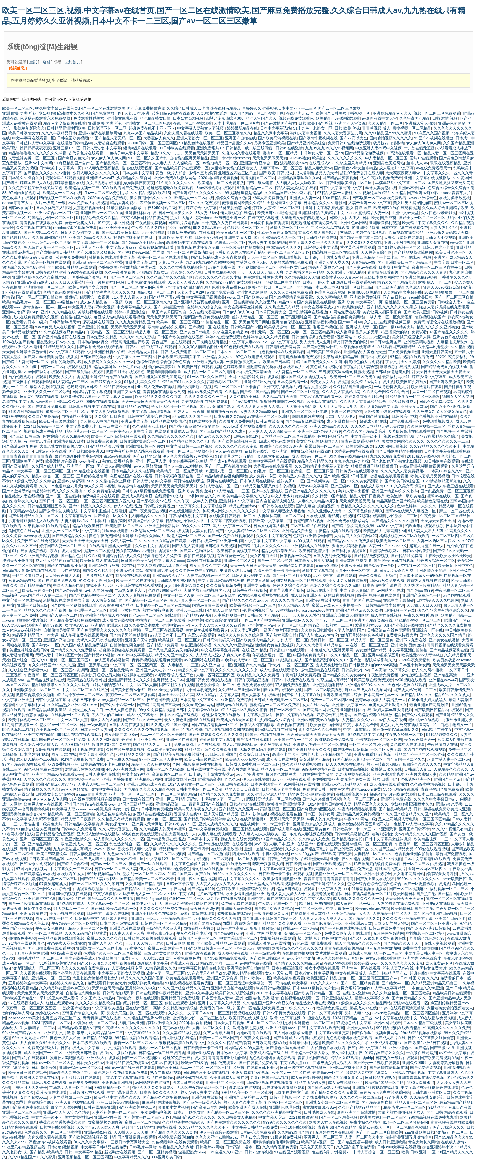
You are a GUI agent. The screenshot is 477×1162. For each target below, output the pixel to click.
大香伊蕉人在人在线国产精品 (240, 252)
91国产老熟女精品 (205, 923)
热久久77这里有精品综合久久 (442, 610)
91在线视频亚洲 (203, 421)
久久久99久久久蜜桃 (364, 242)
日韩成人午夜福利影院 (176, 580)
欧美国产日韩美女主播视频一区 (343, 113)
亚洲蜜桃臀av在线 (140, 212)
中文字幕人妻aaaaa (69, 809)
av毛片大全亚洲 (90, 247)
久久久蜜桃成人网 (332, 297)
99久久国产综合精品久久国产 (406, 814)
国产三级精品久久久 (69, 536)
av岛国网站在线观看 (201, 660)
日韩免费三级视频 (101, 441)
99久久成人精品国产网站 (167, 724)
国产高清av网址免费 (19, 446)
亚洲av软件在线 (254, 814)
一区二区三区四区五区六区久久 (107, 501)
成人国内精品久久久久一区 (358, 943)
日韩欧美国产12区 (246, 327)
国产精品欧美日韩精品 (121, 232)
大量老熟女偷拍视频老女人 (234, 168)
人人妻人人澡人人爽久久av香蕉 (218, 625)
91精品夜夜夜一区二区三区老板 (412, 396)
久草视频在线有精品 (406, 232)
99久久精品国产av (209, 227)
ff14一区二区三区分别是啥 (106, 193)
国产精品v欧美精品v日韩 (142, 242)
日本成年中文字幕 (137, 173)
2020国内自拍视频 (391, 446)
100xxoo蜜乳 (179, 227)
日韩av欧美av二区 (180, 824)
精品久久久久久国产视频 (45, 610)
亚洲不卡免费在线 (411, 640)
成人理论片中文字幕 (396, 168)
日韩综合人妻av (451, 302)
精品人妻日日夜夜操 (366, 496)
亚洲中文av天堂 (405, 212)
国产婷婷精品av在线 (37, 874)
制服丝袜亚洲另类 (457, 719)
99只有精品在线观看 (400, 789)
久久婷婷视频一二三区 (426, 426)
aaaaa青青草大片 (456, 193)
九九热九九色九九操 (351, 461)
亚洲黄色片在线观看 (450, 337)
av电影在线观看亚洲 (159, 550)
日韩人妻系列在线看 (102, 774)
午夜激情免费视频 (150, 222)
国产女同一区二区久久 (405, 759)
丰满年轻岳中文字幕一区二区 (400, 183)
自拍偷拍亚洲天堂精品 (188, 158)
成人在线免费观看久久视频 (35, 317)
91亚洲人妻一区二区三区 (226, 471)
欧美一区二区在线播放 (135, 580)
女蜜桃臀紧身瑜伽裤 (325, 893)
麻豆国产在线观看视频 (282, 690)
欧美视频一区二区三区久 (179, 640)
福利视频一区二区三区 (449, 888)
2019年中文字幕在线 (135, 655)
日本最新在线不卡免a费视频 (105, 764)
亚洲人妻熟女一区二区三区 (199, 138)
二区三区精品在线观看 (330, 227)
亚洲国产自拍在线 (240, 138)
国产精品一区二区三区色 (146, 600)
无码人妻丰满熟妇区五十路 (58, 655)
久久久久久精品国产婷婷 (165, 540)
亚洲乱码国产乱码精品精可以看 (193, 287)
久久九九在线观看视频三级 (388, 322)
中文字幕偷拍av (356, 729)
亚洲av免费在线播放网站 (99, 133)
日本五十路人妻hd (318, 282)
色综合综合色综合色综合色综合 (163, 362)
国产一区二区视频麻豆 (408, 888)
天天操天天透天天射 (128, 327)
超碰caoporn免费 (366, 789)
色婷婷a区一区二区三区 (247, 227)
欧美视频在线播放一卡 (230, 864)
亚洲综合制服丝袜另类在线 (111, 565)
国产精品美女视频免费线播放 (75, 620)
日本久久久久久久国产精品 (442, 635)
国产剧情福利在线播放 (307, 312)
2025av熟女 (299, 158)
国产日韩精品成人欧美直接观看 (218, 257)
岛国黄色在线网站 (23, 531)
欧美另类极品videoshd (452, 660)
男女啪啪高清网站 (408, 874)
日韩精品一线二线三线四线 (249, 148)
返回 (46, 62)
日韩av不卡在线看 (51, 451)
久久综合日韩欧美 (316, 630)
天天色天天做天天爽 (269, 158)
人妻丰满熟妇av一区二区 (208, 575)
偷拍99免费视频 (22, 938)
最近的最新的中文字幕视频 (78, 456)
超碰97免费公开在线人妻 (361, 173)
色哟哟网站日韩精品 (84, 386)
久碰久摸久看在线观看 (183, 133)
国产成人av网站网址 (114, 466)
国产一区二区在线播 (62, 496)
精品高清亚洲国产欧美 (130, 342)
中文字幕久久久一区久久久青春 (316, 242)
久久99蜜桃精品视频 (428, 784)
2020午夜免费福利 (451, 357)
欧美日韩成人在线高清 (99, 560)
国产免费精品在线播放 (316, 302)
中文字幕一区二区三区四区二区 (44, 471)
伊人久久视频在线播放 (345, 764)
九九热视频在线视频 (353, 774)
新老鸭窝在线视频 (308, 521)
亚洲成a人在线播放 (438, 903)
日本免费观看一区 (292, 381)
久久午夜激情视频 (119, 272)
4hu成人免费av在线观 (156, 386)
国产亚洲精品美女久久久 (309, 749)
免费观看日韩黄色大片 (262, 277)
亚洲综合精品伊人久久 (392, 113)
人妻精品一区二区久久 (373, 854)
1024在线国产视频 (18, 342)
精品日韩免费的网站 (350, 342)
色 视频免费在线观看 (255, 685)
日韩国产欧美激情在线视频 (180, 337)
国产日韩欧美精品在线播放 (398, 451)
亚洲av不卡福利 (412, 188)
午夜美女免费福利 (50, 928)
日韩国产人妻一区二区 (58, 615)
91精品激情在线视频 (196, 143)
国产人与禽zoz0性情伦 (183, 466)
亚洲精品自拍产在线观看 (111, 376)
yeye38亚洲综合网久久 (184, 585)
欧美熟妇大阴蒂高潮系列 (384, 531)
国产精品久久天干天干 (142, 719)
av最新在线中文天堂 (379, 118)
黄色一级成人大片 (80, 222)
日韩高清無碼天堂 (64, 322)
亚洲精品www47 (100, 178)
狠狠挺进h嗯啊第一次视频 (87, 297)
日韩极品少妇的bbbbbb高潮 (373, 665)
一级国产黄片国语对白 (167, 312)
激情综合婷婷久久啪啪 (167, 327)
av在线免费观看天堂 (433, 168)
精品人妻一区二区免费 (280, 769)
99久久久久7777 (196, 526)
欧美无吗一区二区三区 (395, 540)
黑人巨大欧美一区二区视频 (174, 406)
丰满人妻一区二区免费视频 (389, 317)
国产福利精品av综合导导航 (141, 252)
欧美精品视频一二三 (82, 188)
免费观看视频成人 (437, 421)
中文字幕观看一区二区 (238, 938)
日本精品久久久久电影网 (325, 202)
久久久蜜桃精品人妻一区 (368, 212)
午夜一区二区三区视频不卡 (189, 451)
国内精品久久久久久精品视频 (149, 789)
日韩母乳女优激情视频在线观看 (29, 570)
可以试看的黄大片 (390, 869)
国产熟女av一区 (45, 645)
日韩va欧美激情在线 (351, 834)
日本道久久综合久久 (25, 178)
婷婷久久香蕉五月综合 (363, 396)
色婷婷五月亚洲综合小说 (142, 739)
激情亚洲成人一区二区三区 (84, 844)
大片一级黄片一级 (50, 202)
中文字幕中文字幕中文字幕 (268, 540)
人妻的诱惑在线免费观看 (291, 262)
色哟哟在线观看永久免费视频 (45, 118)
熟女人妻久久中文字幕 (208, 565)
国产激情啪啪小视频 (194, 386)
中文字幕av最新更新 (276, 869)
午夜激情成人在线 (442, 744)
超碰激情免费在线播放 (221, 714)
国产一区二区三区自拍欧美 (39, 297)
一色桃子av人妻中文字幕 (126, 153)
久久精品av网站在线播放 (372, 381)
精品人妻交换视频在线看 (64, 123)
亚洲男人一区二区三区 (60, 531)
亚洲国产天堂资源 (350, 123)
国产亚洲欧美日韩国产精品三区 (405, 262)
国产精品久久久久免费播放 (350, 540)
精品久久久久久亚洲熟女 (438, 327)
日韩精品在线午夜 (436, 729)
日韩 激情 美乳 (304, 337)
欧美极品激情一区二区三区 (287, 327)
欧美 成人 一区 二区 (435, 282)
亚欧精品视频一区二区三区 (418, 620)
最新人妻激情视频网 (47, 386)
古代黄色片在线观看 (85, 153)
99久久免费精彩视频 (102, 491)
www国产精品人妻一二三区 (43, 595)
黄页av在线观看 (374, 357)
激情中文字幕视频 (317, 570)
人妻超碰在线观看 (109, 143)
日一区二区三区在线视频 (423, 864)
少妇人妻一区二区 (126, 540)
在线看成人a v (321, 163)
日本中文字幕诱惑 (275, 128)
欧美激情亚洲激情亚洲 (286, 804)
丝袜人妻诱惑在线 (380, 188)
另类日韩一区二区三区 (329, 640)
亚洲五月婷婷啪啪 (117, 779)
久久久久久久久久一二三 (206, 396)
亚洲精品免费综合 (236, 700)
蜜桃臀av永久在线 (386, 769)
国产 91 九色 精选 (187, 729)
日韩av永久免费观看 (204, 391)
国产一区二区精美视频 (291, 575)
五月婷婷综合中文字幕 (197, 207)
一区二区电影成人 (27, 575)
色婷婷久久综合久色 (204, 307)
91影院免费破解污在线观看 (190, 232)
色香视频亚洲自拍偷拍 (438, 416)
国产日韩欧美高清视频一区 (114, 908)
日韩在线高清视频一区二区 (214, 724)
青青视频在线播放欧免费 (41, 222)
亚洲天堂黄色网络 (124, 610)
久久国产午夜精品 (43, 416)
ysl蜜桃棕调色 (287, 610)
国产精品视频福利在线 (449, 650)
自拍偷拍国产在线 (76, 317)
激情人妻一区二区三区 (289, 227)
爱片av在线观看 (423, 158)
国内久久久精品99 (98, 570)
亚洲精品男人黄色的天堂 (364, 352)
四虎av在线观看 (117, 456)
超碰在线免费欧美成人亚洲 (446, 809)
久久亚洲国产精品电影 (39, 555)
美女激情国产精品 (371, 650)
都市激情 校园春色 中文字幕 (321, 938)
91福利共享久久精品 (142, 381)
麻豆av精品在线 (22, 580)
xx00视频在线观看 (309, 540)
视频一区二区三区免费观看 (437, 113)
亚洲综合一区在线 (427, 630)
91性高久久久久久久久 (175, 183)
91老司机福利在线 (18, 834)
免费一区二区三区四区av (331, 700)
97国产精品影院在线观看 (23, 764)
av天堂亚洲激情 (249, 774)
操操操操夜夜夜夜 (35, 148)
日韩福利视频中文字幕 (187, 516)
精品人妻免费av (318, 168)
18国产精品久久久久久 (448, 332)
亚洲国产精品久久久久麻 (90, 237)
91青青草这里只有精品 (234, 456)
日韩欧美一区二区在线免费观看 (379, 198)
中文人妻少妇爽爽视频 (110, 411)
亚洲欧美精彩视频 (420, 277)
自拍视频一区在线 (399, 610)
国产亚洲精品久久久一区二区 (279, 237)
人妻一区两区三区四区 (436, 540)
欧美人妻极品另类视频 (429, 476)
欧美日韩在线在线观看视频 (396, 207)
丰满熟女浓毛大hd (251, 262)
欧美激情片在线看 (426, 386)
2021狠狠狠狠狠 (438, 292)
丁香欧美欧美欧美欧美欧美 (448, 555)
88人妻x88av (206, 212)
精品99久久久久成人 (452, 695)
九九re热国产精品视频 (142, 133)
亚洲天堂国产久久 (261, 118)
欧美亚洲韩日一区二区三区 (271, 287)
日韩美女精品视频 (219, 272)
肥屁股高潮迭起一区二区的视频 (273, 799)
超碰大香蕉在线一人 (426, 545)
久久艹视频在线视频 (103, 183)
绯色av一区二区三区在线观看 (154, 615)
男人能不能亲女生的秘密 (420, 575)
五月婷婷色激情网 (91, 476)
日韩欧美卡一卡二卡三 (352, 829)
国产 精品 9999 (419, 590)
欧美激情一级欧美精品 (405, 496)
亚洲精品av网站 (148, 779)
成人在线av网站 (315, 705)
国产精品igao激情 (99, 655)
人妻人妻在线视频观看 (217, 834)
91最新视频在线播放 (124, 207)
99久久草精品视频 (18, 729)
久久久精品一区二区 (385, 123)
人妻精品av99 (363, 262)
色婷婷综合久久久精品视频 (266, 337)
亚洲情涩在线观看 (214, 844)
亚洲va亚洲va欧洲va (35, 282)
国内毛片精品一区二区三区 (39, 958)
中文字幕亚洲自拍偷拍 (408, 650)
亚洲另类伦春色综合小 (21, 814)
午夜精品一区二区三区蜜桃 (109, 332)
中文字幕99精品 (136, 774)
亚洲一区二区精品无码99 (319, 431)
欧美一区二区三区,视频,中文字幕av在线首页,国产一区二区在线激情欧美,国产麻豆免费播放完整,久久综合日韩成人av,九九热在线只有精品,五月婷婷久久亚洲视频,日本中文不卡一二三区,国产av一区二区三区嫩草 (181, 108)
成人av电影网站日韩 (240, 744)
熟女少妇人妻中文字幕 (137, 849)
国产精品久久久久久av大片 (245, 600)
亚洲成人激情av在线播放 (98, 834)
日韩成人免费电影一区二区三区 (188, 352)
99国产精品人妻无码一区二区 (115, 138)
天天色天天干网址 (254, 322)
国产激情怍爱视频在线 (318, 138)
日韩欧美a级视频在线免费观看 (149, 491)
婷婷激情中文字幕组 (429, 376)
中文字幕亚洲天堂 (17, 700)
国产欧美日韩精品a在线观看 (71, 267)
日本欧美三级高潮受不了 (179, 357)
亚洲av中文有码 (38, 163)
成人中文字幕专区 (142, 714)
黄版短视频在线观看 (157, 247)
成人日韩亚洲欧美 (306, 595)
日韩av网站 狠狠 (416, 550)
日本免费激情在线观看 (146, 282)
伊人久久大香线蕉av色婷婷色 (187, 456)
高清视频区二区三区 (257, 178)
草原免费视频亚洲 (403, 352)
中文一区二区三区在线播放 (85, 690)
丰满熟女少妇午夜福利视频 (363, 232)
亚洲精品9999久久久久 (365, 685)
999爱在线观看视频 (85, 272)
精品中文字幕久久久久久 (239, 878)
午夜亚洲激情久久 (76, 839)
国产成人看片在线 (285, 829)
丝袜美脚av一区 (290, 481)
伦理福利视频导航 (257, 610)
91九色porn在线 (117, 854)
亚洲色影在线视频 (199, 953)
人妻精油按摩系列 (212, 113)
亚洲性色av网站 (353, 222)
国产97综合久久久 (106, 381)
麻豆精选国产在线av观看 (131, 476)
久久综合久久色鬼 (186, 272)
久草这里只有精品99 (353, 163)
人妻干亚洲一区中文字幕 (369, 202)
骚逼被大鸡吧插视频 (349, 545)
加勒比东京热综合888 (224, 118)
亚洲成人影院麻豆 (136, 496)
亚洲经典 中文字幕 (40, 898)
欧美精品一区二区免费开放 (221, 183)
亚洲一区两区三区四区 (39, 839)
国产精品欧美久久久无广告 (192, 441)
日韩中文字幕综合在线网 (149, 416)
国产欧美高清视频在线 (277, 138)
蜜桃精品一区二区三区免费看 (410, 302)
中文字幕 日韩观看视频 (151, 411)
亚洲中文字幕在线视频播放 (427, 178)
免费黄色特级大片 (401, 635)
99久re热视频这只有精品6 (61, 332)
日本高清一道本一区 (381, 695)
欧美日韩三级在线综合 (58, 421)
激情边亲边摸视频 (416, 675)
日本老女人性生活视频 (314, 560)
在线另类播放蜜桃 (454, 198)
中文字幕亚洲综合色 (96, 754)
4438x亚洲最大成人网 (125, 769)
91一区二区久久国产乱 (147, 158)
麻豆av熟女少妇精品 (165, 690)
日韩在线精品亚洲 (50, 272)
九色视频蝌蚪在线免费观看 (281, 352)
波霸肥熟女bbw (293, 163)
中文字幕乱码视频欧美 (205, 297)
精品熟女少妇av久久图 (55, 342)
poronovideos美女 (317, 610)
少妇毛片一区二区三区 (269, 471)
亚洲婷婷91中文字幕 (236, 501)
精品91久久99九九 (166, 153)
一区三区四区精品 (434, 819)
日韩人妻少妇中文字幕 (102, 148)
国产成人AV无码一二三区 (415, 690)
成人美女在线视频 (386, 615)
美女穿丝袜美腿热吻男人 (317, 441)
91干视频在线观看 (88, 749)
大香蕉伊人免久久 (158, 138)
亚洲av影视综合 (377, 874)
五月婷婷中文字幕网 (316, 774)
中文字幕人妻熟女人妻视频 (201, 128)
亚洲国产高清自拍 (58, 640)
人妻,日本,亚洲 (137, 113)
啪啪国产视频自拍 (328, 327)
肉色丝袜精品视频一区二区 (92, 595)
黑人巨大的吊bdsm (272, 456)
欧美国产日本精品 (278, 362)
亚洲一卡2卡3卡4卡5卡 (230, 158)
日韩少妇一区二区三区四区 (290, 665)
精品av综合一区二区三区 (52, 476)
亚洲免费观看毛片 (388, 774)
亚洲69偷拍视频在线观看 (69, 893)
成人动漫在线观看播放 (279, 670)
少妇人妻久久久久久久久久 (96, 173)
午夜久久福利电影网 (421, 615)
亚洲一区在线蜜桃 (237, 302)
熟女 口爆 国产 (358, 207)
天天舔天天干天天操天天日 (85, 540)
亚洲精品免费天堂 (297, 531)
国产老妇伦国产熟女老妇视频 (396, 461)
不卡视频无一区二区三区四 (379, 739)
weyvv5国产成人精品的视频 (90, 859)
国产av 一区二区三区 (334, 620)
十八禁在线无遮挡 (419, 148)
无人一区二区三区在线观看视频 (275, 257)
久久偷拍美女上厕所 (149, 426)
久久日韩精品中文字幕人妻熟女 (322, 466)
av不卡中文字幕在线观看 (334, 575)
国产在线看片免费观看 (47, 406)
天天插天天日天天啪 (423, 605)
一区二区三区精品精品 (176, 794)
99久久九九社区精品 (372, 337)
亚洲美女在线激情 (444, 640)
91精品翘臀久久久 (59, 347)
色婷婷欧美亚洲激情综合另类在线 (127, 267)
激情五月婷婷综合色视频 (362, 635)
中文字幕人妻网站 (258, 714)
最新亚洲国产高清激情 (429, 705)
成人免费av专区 (262, 476)
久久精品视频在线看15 (150, 193)
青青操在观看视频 (382, 272)
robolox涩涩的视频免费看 (75, 227)
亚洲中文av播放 (257, 585)
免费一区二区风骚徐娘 (165, 769)
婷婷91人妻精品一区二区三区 (277, 207)
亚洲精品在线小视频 (322, 600)
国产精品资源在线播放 (304, 421)
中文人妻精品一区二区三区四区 (252, 531)
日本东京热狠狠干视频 (321, 799)
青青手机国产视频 (35, 849)
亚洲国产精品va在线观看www (57, 774)
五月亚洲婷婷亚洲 (32, 953)
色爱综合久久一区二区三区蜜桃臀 (112, 953)
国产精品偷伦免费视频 (364, 153)
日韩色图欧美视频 (72, 138)
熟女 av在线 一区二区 (54, 918)
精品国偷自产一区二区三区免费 (58, 739)
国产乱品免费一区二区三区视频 (447, 491)
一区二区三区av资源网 (216, 595)
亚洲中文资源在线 (267, 491)
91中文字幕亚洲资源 (115, 222)
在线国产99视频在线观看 (318, 844)
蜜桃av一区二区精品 (280, 153)
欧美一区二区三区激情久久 (228, 133)
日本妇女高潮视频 (188, 118)
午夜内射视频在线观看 (357, 809)
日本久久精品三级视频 (180, 714)
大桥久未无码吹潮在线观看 (387, 411)
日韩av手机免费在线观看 (293, 680)
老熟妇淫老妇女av (153, 272)
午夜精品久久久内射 (148, 227)
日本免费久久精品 (101, 337)
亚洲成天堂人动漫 (420, 123)
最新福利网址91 (396, 376)
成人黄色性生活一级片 (355, 903)
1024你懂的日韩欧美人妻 (329, 804)
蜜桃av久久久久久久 (104, 938)
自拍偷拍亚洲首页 (76, 416)
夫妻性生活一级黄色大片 (41, 824)
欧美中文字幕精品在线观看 (272, 461)
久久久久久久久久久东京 (236, 446)
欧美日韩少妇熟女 (411, 381)
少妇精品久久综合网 (133, 178)
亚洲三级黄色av (316, 829)
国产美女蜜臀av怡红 (320, 347)
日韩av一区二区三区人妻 (115, 869)
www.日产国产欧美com (247, 297)
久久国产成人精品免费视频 (84, 645)
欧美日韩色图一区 (450, 252)
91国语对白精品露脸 (26, 411)
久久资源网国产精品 (49, 237)
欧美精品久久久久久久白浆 (158, 396)
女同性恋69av (77, 625)
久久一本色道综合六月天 (60, 486)
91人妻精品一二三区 (70, 381)
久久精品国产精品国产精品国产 (252, 391)
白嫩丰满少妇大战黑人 (427, 700)
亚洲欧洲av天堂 (358, 923)
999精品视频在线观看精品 (79, 734)
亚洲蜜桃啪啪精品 (327, 685)
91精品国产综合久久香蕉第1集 (210, 749)
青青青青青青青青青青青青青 (27, 456)
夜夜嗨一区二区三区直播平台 (437, 267)
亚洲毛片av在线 (132, 367)
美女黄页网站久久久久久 (151, 198)
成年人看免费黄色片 (269, 198)
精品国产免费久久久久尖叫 (319, 362)
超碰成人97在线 (373, 421)
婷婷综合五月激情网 (334, 714)
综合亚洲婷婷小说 (196, 645)
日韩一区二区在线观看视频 (63, 367)
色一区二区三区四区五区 (288, 252)
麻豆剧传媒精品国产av (80, 396)
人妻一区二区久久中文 (388, 545)
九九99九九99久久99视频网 (329, 148)
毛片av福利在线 (244, 401)
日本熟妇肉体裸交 (93, 342)
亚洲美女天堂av (414, 406)
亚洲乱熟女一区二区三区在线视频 (160, 531)
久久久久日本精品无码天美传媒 (378, 426)
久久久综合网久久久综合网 (169, 277)
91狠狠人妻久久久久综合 (33, 481)
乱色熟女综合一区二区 (436, 560)
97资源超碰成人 (351, 307)
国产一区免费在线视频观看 (231, 536)
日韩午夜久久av (37, 908)
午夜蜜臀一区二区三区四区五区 (51, 675)
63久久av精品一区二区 (346, 655)
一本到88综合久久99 (445, 471)
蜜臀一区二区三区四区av (67, 411)
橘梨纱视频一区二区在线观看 (404, 536)
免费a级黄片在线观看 (100, 496)
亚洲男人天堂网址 (147, 824)
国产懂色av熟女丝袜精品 (355, 168)
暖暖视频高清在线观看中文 (411, 431)
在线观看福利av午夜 (249, 844)
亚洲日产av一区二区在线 (101, 212)
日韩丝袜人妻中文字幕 (35, 143)
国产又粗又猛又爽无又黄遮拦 (160, 376)
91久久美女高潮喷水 (365, 481)
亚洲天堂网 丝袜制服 (353, 560)
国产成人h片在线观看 (228, 461)
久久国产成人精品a (48, 466)
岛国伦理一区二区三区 (87, 610)
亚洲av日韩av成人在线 (146, 784)
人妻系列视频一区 (229, 615)
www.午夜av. (89, 461)
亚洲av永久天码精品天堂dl (448, 232)
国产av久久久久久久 (213, 436)
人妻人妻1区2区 (444, 227)
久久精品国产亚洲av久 (352, 386)
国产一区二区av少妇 (274, 560)
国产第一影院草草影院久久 (373, 660)
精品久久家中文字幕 (270, 133)
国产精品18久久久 (416, 695)
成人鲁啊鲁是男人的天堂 (316, 173)
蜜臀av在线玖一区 (443, 496)
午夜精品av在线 (23, 511)
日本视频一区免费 (295, 555)
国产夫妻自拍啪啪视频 (315, 506)
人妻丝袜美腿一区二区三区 (32, 158)
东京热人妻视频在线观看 (428, 580)
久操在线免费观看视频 (125, 749)
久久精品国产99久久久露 (53, 665)
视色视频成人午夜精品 (43, 431)
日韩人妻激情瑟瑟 (85, 854)
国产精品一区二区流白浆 (208, 854)
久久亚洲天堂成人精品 (346, 272)
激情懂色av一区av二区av (44, 307)
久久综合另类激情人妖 (39, 744)
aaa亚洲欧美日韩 (114, 227)
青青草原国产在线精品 (361, 600)
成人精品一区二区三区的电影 (209, 371)
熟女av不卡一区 (130, 859)
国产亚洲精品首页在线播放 (196, 302)
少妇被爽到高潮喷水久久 (412, 804)
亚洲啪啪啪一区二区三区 (45, 287)
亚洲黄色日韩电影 (195, 332)
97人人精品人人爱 (293, 605)
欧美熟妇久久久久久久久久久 (337, 158)
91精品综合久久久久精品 (97, 217)
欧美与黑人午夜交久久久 (300, 476)
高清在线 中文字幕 (18, 401)
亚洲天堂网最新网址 (162, 526)
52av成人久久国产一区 (192, 416)
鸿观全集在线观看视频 (64, 178)
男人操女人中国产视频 (99, 421)
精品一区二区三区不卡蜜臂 (237, 386)
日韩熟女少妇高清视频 (54, 794)
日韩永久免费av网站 (437, 401)
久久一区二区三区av (360, 799)
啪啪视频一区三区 (83, 779)
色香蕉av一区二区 (230, 242)
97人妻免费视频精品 (101, 168)
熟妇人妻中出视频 (305, 133)
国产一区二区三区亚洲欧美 (434, 923)
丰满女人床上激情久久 (388, 705)
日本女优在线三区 (137, 799)
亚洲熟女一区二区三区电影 (147, 123)
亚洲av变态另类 (449, 804)
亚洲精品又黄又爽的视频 (357, 814)
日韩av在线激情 (289, 148)
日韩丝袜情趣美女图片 (394, 371)
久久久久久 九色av (287, 600)
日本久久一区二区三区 (236, 352)
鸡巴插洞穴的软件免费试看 (404, 332)
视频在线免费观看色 (296, 118)
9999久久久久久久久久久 (234, 874)
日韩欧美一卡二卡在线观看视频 (286, 874)
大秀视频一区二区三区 (416, 565)
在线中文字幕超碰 (263, 217)
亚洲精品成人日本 (143, 352)
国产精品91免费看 (406, 555)
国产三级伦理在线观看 (84, 371)
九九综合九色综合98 (427, 938)
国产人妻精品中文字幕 (379, 406)
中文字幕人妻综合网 (357, 590)
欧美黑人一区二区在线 (62, 193)
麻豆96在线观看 (201, 635)
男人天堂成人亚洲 (315, 342)
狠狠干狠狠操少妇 (267, 864)
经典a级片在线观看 (140, 148)
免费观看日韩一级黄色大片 (326, 789)
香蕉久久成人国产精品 (318, 232)
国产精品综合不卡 (72, 864)
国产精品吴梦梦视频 (339, 178)
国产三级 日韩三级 (24, 436)
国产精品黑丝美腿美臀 (128, 635)
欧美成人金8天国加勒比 (236, 719)
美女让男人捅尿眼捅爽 (412, 202)
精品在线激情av (242, 506)
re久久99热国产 (305, 854)
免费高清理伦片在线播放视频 (439, 322)
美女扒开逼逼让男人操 (411, 337)
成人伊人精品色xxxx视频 (101, 302)
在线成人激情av (374, 486)
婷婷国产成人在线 (35, 183)
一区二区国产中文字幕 (260, 620)
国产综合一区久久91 (111, 516)
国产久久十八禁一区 (117, 705)
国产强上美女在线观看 (375, 878)
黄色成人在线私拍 (325, 367)
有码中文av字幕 (37, 441)
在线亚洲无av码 (299, 113)
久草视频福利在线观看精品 (47, 526)
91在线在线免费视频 (29, 550)
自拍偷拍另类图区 (59, 630)
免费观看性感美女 (88, 118)
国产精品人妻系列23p (99, 878)
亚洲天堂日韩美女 (436, 352)
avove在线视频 (37, 536)
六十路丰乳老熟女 (433, 347)
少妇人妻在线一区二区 (219, 486)
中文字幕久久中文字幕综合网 (201, 506)
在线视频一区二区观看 (70, 714)
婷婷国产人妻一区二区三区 (63, 545)
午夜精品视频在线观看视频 (338, 531)
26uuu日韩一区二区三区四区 (152, 143)
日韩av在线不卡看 (438, 247)
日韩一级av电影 (260, 183)
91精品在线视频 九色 (168, 421)
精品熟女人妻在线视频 (23, 496)
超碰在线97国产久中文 (111, 744)
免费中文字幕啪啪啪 (419, 948)
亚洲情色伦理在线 (287, 322)
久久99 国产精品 (75, 744)
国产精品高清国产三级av (158, 705)
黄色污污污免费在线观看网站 (405, 724)
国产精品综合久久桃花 (273, 908)
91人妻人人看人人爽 (185, 282)
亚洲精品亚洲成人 (106, 625)
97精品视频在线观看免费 (411, 357)
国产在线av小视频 (416, 257)
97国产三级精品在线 (135, 804)
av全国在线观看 (456, 595)
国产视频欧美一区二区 (257, 267)
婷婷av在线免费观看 (223, 337)
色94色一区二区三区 (164, 819)
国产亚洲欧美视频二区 (349, 849)
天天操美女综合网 (376, 252)
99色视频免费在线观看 (243, 347)
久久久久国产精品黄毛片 (364, 431)
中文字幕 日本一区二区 (454, 262)
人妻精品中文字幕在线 (402, 292)
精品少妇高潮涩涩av (278, 550)
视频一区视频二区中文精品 (277, 282)
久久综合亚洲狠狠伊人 (27, 670)
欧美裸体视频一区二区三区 (252, 605)
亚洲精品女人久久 (218, 357)
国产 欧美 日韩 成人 (276, 173)
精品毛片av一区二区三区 (33, 302)
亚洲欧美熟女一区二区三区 (36, 690)
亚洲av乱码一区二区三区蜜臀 (97, 262)
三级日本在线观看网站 (31, 381)
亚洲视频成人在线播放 (310, 545)
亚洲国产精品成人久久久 (129, 680)
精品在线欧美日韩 (119, 386)
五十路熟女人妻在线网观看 (225, 222)
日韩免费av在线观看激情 (357, 471)
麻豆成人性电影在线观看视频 (119, 317)
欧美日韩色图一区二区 (235, 232)
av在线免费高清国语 (253, 371)
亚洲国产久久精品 (249, 665)
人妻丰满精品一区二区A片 (236, 123)
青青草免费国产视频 (286, 590)
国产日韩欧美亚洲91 (86, 451)
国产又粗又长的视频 (176, 685)
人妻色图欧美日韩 (244, 396)
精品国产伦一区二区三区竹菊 (420, 754)
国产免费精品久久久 (41, 232)
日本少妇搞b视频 (34, 754)
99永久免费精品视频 (156, 709)
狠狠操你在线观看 (137, 675)
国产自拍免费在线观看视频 (100, 347)
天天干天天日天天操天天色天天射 (150, 401)
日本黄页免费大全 (270, 312)
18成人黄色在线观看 (276, 441)
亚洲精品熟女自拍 (155, 118)
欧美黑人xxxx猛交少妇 (244, 759)
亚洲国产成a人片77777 (156, 670)
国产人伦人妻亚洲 (187, 545)
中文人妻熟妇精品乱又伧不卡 (162, 565)
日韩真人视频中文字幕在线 (91, 406)
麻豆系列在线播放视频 (225, 898)
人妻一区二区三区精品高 (312, 332)
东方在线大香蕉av (204, 312)
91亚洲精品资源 (365, 227)
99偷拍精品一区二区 (219, 163)
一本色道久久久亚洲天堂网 (330, 650)
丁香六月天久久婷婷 (402, 362)
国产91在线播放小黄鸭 (66, 565)
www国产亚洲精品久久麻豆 (59, 401)
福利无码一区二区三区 (269, 332)
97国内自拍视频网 (24, 193)
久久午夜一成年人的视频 (195, 501)
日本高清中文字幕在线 (382, 585)
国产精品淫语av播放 (166, 297)
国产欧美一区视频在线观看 (47, 262)
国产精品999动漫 (197, 615)
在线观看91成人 (168, 496)
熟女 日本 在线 (64, 754)
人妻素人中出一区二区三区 (101, 784)
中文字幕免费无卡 (81, 426)
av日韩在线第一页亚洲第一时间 (272, 451)
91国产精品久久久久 (278, 839)
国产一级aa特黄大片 (396, 327)
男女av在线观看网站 (383, 958)
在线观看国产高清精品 (396, 347)
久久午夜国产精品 (414, 118)
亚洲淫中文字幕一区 (349, 705)
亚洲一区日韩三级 (356, 287)
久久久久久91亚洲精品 (233, 645)
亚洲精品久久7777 (168, 575)
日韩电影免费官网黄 (283, 347)
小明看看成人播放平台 (174, 675)
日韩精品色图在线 (321, 237)
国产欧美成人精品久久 (255, 640)
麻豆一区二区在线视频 (431, 391)
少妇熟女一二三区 (402, 516)
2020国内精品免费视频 (218, 178)
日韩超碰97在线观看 (287, 650)
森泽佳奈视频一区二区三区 (163, 202)
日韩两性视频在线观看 (269, 222)
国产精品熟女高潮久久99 (352, 526)
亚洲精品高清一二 (449, 675)
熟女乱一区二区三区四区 (312, 471)
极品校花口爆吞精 (388, 143)
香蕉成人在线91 (188, 814)
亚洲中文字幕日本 (140, 262)
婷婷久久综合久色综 (232, 198)
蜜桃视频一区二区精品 (412, 128)
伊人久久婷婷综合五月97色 (339, 958)
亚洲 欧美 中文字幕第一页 (360, 302)
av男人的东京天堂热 (324, 819)
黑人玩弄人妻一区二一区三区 (49, 247)
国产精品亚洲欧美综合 (306, 143)
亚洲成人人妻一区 (304, 198)
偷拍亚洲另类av (159, 570)
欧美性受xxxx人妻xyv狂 (341, 277)
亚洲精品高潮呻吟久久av (298, 178)
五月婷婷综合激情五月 (87, 277)
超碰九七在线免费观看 (239, 839)
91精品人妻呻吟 (102, 367)
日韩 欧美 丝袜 (347, 128)
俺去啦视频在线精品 (237, 212)
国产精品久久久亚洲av (238, 809)
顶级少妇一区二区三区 (155, 292)
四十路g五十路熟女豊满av (327, 257)
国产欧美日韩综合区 (323, 352)
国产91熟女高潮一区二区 (398, 247)
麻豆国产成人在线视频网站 (304, 376)
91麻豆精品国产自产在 (74, 163)
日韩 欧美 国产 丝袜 (315, 123)
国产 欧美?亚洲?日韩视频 (426, 312)
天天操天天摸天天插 (356, 501)
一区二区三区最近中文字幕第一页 (324, 908)
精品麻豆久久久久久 (41, 789)
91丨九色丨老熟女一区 (312, 128)
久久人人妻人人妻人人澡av (260, 406)
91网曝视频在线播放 (301, 784)
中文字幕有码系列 (76, 516)
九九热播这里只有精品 (305, 272)
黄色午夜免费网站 (71, 257)
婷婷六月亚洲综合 (130, 312)
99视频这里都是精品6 (243, 193)
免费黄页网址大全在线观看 (197, 744)
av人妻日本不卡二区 (167, 635)
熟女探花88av (128, 550)
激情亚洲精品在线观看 (320, 670)
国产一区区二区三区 (126, 277)
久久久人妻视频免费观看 (291, 292)
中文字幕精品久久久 (134, 307)
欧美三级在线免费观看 (373, 680)
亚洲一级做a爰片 (265, 953)
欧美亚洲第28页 (359, 446)
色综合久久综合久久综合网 (240, 635)
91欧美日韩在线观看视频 (199, 367)
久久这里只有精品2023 (275, 302)
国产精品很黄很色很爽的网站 (339, 317)
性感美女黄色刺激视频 (276, 232)
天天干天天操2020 (147, 958)
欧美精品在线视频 (322, 401)
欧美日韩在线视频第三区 (238, 550)
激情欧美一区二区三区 (302, 933)
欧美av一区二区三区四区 (177, 322)
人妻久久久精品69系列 (259, 411)
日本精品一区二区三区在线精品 (288, 436)
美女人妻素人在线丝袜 (260, 695)
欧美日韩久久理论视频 (276, 212)
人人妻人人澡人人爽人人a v (219, 883)
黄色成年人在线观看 (19, 198)
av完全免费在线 (221, 267)
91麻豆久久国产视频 (431, 133)
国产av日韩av (395, 297)
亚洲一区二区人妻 (151, 461)
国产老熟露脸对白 (169, 307)
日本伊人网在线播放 (257, 481)
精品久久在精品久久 (314, 461)
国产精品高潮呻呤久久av (326, 660)
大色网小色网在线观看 (407, 685)
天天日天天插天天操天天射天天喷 (316, 734)
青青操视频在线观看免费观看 (157, 660)
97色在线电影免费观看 (256, 357)
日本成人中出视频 (386, 859)
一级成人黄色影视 (120, 709)
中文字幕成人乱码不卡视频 (35, 819)
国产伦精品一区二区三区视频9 (159, 854)
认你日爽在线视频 (339, 595)
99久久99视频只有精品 (452, 829)
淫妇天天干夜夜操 (189, 411)
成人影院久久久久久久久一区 (109, 362)
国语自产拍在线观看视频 (425, 749)
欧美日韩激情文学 (23, 133)
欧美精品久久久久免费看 (258, 675)
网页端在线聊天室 (189, 481)
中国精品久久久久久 (283, 247)
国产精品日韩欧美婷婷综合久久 (211, 819)
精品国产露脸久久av (234, 143)
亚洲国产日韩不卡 (414, 829)
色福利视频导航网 (332, 436)
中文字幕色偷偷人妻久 (363, 511)
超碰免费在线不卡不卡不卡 (152, 128)
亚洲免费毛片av (210, 148)
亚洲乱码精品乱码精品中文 (321, 212)
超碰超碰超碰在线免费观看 (170, 188)
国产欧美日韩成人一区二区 (209, 948)
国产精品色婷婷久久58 (80, 555)
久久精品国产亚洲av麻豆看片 (289, 193)
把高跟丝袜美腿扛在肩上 (134, 237)
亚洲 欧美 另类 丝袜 (19, 113)
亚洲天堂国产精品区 (221, 814)
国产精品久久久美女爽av (343, 675)
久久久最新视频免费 (223, 585)
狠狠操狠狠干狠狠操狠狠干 (374, 466)
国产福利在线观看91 (349, 550)
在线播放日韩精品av (74, 143)
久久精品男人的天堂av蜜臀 (162, 829)
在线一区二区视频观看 (192, 123)
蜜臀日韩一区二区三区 (324, 446)
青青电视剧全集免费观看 (299, 357)
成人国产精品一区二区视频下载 (257, 113)
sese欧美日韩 (421, 297)
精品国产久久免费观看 (413, 714)
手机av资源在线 (275, 854)
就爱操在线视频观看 (204, 560)
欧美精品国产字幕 (336, 754)
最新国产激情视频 (373, 416)
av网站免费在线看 (345, 312)
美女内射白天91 (264, 555)
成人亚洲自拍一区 (341, 421)
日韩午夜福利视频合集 (174, 476)
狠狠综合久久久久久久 (421, 764)
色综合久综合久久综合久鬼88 (335, 585)
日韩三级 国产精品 (263, 615)
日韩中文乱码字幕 (50, 700)
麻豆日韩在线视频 (233, 784)
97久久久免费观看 (204, 202)
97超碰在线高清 (371, 516)
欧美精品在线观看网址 (86, 680)
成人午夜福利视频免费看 (380, 178)
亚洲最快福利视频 (384, 222)
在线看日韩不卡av (84, 700)
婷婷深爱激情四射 (441, 874)
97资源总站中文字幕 (145, 521)
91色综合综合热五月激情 (37, 829)
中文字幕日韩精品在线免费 (144, 217)
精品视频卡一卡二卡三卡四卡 (265, 824)
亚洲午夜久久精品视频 (349, 859)
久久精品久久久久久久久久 (170, 436)
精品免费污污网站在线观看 (311, 794)
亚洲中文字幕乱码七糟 (324, 207)
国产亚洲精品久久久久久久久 (197, 193)
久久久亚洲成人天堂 (325, 511)
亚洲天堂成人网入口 (85, 709)
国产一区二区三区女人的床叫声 (136, 287)
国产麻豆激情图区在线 (316, 809)
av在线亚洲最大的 (184, 511)
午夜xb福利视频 (457, 958)
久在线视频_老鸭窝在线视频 (330, 516)
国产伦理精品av (16, 237)
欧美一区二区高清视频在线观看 (118, 436)
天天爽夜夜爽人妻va (402, 173)
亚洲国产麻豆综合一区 (258, 163)
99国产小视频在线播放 (433, 138)
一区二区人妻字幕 (385, 749)
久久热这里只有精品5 (283, 307)
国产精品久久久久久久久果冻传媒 (396, 307)
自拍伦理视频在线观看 (27, 376)
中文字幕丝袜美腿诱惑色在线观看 (135, 451)
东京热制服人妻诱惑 (360, 367)
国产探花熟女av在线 (153, 501)
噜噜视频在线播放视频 (399, 367)
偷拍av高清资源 (162, 367)
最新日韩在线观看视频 (355, 282)
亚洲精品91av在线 (133, 406)
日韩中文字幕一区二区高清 (199, 789)
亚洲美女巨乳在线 (122, 118)
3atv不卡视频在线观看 (216, 188)
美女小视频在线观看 (66, 913)
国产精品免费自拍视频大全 (444, 367)
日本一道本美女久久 (175, 212)
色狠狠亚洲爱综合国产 (312, 536)
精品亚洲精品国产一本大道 (35, 635)
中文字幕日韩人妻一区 (424, 953)
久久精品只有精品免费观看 (228, 282)
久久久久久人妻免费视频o (403, 471)
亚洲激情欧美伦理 (430, 570)
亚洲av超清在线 (33, 913)
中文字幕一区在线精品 (21, 600)
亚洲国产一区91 (80, 466)
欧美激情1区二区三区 (123, 526)
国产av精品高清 (146, 456)
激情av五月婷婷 (202, 173)
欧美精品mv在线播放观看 (338, 118)
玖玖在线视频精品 (445, 163)
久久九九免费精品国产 (134, 322)
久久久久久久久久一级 (288, 426)
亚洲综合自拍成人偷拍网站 (345, 615)
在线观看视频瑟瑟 (351, 794)
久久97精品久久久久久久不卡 (435, 446)
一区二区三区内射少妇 (368, 744)
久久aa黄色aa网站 (198, 705)
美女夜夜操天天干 (419, 739)
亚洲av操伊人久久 (297, 620)
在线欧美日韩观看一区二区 (232, 516)
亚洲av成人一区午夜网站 (163, 888)
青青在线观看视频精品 (360, 441)
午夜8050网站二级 (160, 207)
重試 (33, 62)
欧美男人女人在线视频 (68, 376)
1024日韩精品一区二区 (43, 426)
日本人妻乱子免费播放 (332, 555)
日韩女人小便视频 (440, 237)
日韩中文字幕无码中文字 (341, 188)
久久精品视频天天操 (301, 277)
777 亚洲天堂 (385, 829)
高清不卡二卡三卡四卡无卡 (276, 570)
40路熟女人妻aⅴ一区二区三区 (247, 660)
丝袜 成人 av (417, 163)
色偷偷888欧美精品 (364, 292)
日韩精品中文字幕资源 (91, 391)
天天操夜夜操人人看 (62, 575)
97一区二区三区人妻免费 (160, 759)
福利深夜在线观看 (65, 953)
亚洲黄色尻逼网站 (388, 163)
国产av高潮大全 (353, 138)
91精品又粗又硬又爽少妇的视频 (267, 486)
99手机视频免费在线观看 (378, 595)
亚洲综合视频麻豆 (384, 550)
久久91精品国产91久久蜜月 (388, 133)
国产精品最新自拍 (35, 585)
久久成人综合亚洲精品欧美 (445, 207)
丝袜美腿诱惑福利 (234, 207)
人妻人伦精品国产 (207, 531)
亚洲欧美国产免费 (27, 461)
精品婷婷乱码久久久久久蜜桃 (57, 491)
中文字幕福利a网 (30, 705)
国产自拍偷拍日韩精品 (55, 252)
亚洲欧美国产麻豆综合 (342, 695)
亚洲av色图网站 (451, 123)
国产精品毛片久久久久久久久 (109, 292)
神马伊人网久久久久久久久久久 (230, 511)
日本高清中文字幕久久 (390, 670)
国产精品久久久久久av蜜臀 (47, 173)
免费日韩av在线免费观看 (349, 143)
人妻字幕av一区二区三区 (280, 168)
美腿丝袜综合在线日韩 (28, 650)
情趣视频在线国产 (430, 317)
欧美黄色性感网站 (325, 724)
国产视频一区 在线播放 (208, 327)
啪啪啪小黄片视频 (32, 620)
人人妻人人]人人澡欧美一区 (176, 163)
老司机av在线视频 (423, 719)
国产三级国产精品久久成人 (397, 287)
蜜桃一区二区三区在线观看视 (163, 257)
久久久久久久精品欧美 (441, 362)
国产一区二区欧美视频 (323, 690)
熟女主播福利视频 (157, 610)
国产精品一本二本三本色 (360, 237)
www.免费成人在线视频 (88, 202)
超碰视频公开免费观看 (334, 739)
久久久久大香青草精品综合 (183, 267)
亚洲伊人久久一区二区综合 (47, 391)
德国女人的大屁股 (457, 396)
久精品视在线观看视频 (62, 292)
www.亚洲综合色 (423, 198)
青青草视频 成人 (376, 128)
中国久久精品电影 (68, 585)
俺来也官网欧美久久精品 (243, 202)
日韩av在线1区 (21, 207)
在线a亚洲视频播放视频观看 (424, 466)
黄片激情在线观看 (330, 953)
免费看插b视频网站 (335, 337)
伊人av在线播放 (228, 451)
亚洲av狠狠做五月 (383, 655)
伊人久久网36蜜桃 (100, 486)
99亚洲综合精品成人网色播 (103, 615)
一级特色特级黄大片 (243, 362)
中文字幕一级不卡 (366, 436)
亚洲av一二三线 (189, 610)
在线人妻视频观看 (439, 943)
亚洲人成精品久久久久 (329, 426)
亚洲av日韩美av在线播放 (318, 719)
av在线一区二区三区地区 (268, 416)
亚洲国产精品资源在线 (373, 620)
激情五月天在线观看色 (125, 371)
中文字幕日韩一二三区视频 (96, 242)
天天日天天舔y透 (69, 282)
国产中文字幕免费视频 (207, 829)
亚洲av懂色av (234, 287)
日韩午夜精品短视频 (249, 590)
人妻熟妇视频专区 (88, 207)
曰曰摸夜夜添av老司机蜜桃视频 (346, 371)
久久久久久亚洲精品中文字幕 (407, 918)
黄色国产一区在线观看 (171, 342)
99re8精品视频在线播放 (275, 729)
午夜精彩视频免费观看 (301, 675)
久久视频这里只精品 (372, 193)
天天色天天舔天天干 (202, 153)
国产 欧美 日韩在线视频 (393, 560)
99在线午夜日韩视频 (350, 749)
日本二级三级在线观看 (437, 794)
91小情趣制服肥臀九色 (441, 481)
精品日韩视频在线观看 (296, 888)
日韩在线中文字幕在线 (206, 769)
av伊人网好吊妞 (147, 466)
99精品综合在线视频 (91, 471)
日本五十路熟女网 (414, 665)
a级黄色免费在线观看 (140, 834)
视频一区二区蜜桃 (98, 550)
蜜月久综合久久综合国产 (319, 729)
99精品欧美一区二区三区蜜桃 (68, 814)
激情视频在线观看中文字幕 (112, 257)
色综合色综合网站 (329, 292)
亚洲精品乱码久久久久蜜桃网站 (39, 277)
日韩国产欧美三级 (136, 560)
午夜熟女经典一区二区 (271, 655)
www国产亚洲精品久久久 (323, 883)
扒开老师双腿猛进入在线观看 (33, 521)
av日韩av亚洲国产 (385, 342)
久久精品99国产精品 (329, 496)
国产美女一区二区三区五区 (422, 217)
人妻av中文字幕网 (312, 486)
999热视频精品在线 (318, 769)
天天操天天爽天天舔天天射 (174, 486)
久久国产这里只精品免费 (392, 849)
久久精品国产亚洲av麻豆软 (415, 193)
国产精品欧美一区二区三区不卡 (123, 163)
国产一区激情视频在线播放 (427, 883)
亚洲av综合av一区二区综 (56, 212)
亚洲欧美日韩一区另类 (144, 446)
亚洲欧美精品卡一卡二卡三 (375, 257)
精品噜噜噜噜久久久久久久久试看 (37, 153)
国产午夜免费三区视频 (147, 511)
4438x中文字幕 (390, 526)
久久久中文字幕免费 (273, 536)
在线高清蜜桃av (253, 819)
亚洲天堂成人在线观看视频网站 (273, 883)
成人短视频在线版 (233, 953)
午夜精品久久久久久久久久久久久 (366, 506)
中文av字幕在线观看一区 (33, 138)
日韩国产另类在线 (95, 357)
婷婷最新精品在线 (242, 128)
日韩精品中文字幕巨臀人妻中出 (102, 918)
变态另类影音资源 (331, 665)
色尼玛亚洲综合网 (295, 317)
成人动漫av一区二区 (309, 456)
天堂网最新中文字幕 (284, 202)
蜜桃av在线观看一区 (166, 948)
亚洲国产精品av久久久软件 (395, 491)
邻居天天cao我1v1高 (441, 287)
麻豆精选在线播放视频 (152, 814)
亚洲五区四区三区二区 (237, 173)
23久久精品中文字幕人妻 (217, 695)
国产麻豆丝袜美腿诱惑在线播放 (51, 357)
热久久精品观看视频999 (303, 764)
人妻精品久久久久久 (148, 516)
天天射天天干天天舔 (287, 819)
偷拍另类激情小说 (66, 362)
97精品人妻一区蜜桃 (335, 193)
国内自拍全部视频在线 (276, 501)
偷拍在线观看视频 (136, 168)
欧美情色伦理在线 (432, 501)
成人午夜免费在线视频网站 (84, 635)
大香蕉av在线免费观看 (272, 466)
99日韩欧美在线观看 (176, 148)
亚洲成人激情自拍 (432, 242)
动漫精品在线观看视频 (389, 476)
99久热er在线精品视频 (348, 456)
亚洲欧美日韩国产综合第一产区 (368, 565)
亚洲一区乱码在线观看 (263, 849)
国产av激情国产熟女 (278, 123)
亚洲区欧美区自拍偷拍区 (243, 247)
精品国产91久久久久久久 (183, 381)
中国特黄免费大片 (308, 655)
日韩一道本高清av (232, 928)
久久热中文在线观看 (152, 545)
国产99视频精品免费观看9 (291, 297)
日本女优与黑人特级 (53, 207)
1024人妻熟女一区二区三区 (191, 784)
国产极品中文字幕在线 (301, 695)
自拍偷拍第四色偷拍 (127, 645)
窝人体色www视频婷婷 (21, 630)
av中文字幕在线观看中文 (70, 352)
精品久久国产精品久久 (396, 282)
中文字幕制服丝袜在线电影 (103, 511)
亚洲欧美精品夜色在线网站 (154, 913)
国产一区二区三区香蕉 (300, 391)
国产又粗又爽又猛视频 (96, 252)
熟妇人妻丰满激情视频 (267, 242)
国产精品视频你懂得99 (413, 252)
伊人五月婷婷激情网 (112, 660)
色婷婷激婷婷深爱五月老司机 (363, 824)
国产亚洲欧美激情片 (446, 381)
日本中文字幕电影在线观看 (427, 859)
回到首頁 (72, 62)
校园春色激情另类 (281, 774)
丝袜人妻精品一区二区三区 (255, 317)
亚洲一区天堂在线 (92, 665)
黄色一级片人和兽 (170, 173)
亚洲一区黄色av (292, 267)
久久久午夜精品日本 (58, 133)
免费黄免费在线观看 (238, 903)
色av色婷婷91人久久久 (416, 506)
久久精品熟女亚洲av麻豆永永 (72, 705)
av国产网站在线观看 (45, 371)
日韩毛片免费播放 (158, 506)
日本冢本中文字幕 (202, 839)
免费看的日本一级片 (29, 322)
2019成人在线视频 (423, 456)
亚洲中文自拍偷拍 (39, 734)
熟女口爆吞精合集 (117, 461)
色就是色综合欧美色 (113, 814)
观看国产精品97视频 (44, 625)
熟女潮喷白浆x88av (121, 734)
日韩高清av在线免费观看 (388, 630)
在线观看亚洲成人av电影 (176, 431)
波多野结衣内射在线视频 (173, 113)
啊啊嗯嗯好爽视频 (307, 416)
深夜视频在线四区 (97, 322)
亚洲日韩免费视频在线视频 (209, 680)
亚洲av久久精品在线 (58, 312)
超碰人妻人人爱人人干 (286, 893)
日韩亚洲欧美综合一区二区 (349, 183)
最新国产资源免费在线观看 (206, 317)
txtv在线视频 (69, 570)
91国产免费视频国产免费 (82, 759)
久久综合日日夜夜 (109, 416)
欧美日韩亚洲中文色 (455, 565)
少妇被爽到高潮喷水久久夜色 (64, 113)
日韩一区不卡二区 (285, 709)
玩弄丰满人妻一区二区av (448, 759)
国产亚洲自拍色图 (93, 327)
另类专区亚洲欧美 (269, 143)
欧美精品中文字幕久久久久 (425, 222)
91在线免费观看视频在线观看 (263, 595)
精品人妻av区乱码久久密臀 (244, 709)
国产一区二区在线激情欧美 (189, 252)
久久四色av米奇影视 (438, 212)
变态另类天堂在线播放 (66, 943)
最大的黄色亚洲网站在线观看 (189, 719)
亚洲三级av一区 (66, 148)
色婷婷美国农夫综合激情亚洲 (213, 620)
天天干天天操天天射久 (338, 406)
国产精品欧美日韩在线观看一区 (182, 168)
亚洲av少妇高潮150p (20, 312)
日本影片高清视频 (183, 222)
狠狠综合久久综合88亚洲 (23, 267)
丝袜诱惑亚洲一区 (229, 217)
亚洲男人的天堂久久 (331, 262)
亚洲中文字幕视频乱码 (282, 386)
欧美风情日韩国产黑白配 (414, 893)
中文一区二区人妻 (178, 595)
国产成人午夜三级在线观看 (450, 486)
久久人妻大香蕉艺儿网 (343, 133)
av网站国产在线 (390, 590)
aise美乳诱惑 (153, 232)
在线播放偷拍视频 (297, 953)
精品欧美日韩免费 (336, 854)
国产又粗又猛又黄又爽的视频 (174, 650)
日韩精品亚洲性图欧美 (66, 128)
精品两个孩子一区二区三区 (80, 695)
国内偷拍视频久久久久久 (390, 138)
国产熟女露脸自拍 (281, 635)
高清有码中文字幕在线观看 (189, 242)
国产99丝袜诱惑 (16, 491)
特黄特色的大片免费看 (363, 362)
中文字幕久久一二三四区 (134, 357)
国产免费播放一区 (106, 113)
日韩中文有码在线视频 (295, 714)
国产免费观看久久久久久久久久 (104, 630)
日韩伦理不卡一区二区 (107, 128)
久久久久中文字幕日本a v (435, 799)
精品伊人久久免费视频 (150, 764)
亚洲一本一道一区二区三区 (132, 794)
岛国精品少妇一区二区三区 (51, 217)
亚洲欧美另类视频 (399, 242)
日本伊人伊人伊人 (344, 217)
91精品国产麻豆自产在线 (189, 874)
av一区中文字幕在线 (280, 342)
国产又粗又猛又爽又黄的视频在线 (377, 938)
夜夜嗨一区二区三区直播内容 (130, 695)
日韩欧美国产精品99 (46, 859)
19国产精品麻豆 (336, 198)
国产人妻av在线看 (361, 267)
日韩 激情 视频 (445, 118)
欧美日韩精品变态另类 (87, 287)
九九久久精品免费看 (387, 456)
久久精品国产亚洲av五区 (239, 690)
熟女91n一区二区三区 (58, 724)
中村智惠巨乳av (160, 933)
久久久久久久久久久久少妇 (218, 277)
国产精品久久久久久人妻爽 (424, 272)
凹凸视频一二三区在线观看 (62, 198)
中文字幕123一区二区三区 (168, 859)
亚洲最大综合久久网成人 (143, 536)
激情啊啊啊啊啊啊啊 (164, 371)
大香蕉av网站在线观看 (403, 237)
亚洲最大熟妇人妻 (208, 362)
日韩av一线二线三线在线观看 (151, 347)
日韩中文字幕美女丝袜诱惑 (388, 839)
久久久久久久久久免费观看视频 (141, 729)
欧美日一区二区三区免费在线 (355, 376)
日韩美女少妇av (208, 237)
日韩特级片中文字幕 (320, 247)
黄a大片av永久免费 (396, 570)
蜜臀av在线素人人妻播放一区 (411, 511)
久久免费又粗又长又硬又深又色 (35, 188)
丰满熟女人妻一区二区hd (321, 153)
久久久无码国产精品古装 (86, 933)
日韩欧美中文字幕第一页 (60, 168)
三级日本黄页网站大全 (383, 277)
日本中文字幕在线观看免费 (404, 227)
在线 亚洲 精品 (254, 650)
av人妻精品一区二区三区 (386, 158)
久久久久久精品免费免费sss (163, 908)
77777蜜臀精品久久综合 (438, 436)
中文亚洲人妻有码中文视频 (378, 148)
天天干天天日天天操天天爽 (260, 272)
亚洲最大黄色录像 (31, 352)
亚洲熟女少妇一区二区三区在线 (320, 744)
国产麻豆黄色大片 (73, 158)
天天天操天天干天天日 (404, 898)
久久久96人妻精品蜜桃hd (200, 347)
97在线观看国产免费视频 (123, 188)
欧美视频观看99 (16, 665)
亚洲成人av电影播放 (252, 948)
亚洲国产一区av (457, 620)
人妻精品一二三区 (183, 665)
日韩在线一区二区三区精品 (164, 923)
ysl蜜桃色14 (67, 302)
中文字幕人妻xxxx (121, 247)
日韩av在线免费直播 (386, 928)
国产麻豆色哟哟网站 (197, 550)
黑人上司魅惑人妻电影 (397, 819)
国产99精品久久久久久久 (90, 506)
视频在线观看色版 (399, 436)
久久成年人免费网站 (236, 421)
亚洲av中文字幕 (134, 421)
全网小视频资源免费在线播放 (254, 376)
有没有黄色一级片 (232, 555)
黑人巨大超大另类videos (191, 217)
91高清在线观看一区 (403, 153)
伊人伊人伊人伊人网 (423, 143)
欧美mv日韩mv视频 (372, 908)
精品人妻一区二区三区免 (156, 332)
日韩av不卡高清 (180, 883)
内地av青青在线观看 (209, 605)
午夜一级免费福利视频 (105, 282)
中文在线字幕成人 (319, 307)
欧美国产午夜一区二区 (293, 739)
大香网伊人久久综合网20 (355, 536)
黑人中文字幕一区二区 (232, 526)
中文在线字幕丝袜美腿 (243, 307)
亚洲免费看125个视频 (373, 754)
